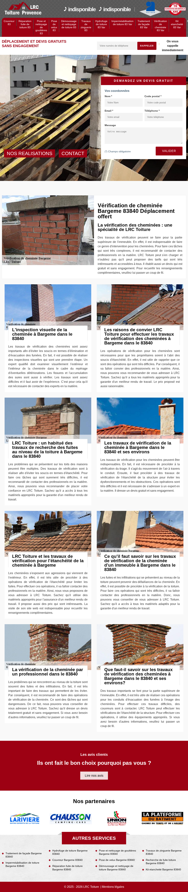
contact (73, 153)
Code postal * (152, 96)
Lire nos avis (94, 775)
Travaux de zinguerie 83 (86, 26)
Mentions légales (113, 886)
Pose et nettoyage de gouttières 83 (41, 27)
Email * (109, 110)
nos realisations (29, 153)
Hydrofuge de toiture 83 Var (101, 24)
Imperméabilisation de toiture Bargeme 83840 (22, 864)
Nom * (108, 96)
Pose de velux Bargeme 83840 (117, 859)
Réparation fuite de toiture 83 (25, 24)
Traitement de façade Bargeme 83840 (24, 855)
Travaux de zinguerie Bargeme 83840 (164, 852)
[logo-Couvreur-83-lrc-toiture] (23, 8)
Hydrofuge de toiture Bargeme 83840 (70, 852)
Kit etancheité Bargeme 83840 (163, 869)
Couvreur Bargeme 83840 (67, 859)
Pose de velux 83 (54, 26)
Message (110, 125)
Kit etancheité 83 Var (177, 24)
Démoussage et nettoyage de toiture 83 (69, 24)
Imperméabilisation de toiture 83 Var (122, 23)
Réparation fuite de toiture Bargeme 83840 (67, 868)
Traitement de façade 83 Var (144, 24)
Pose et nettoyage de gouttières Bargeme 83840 (117, 852)
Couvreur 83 (9, 23)
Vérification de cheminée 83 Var (160, 26)
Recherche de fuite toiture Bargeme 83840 (161, 861)
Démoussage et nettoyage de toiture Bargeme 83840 (116, 868)
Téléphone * (152, 110)
